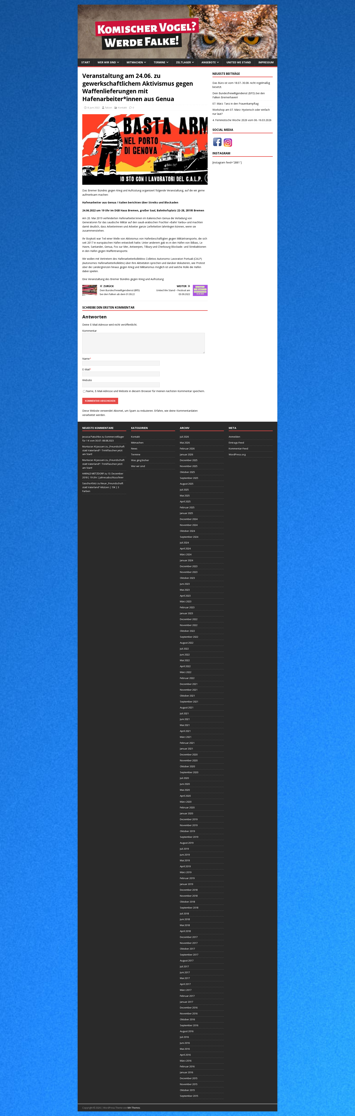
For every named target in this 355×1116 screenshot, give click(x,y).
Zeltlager (183, 62)
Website (87, 380)
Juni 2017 (185, 972)
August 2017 (186, 960)
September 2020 (189, 772)
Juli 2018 (184, 913)
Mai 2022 (185, 660)
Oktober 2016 (187, 1019)
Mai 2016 (185, 1048)
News (134, 448)
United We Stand (238, 62)
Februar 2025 (187, 507)
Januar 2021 (186, 748)
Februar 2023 (187, 607)
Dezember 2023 (188, 566)
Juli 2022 (184, 648)
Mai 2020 (185, 790)
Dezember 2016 (188, 1007)
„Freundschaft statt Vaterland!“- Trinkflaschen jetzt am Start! (103, 450)
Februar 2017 (187, 996)
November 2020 (188, 760)
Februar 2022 (187, 678)
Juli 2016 (184, 1037)
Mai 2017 (185, 978)
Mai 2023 (185, 589)
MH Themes (134, 1107)
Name (86, 358)
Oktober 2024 (187, 531)
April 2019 (185, 866)
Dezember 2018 (188, 889)
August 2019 (186, 842)
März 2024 (185, 554)
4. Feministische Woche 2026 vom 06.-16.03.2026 (241, 120)
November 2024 (188, 525)
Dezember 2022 (188, 619)
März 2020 (185, 801)
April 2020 (185, 795)
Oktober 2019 (187, 831)
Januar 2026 (186, 454)
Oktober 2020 (187, 766)
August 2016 (186, 1031)
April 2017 (185, 984)
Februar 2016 (187, 1066)
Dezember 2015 (188, 1078)
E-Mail (86, 369)
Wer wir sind (107, 62)
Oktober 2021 (187, 695)
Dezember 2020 (188, 754)
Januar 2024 (186, 560)
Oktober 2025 (187, 472)
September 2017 (189, 954)
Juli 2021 (184, 713)
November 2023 (188, 572)
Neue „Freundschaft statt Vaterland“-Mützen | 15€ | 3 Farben (102, 487)
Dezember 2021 (188, 684)
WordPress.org (237, 454)
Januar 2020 (186, 813)
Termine (159, 62)
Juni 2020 (185, 784)
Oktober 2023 (187, 578)
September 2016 (189, 1025)
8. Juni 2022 (93, 107)
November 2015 (188, 1084)
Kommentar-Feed (238, 448)
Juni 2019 (185, 854)
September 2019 (189, 837)
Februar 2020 (187, 807)
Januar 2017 (186, 1001)
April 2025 (185, 501)
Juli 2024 (184, 542)
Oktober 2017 (187, 948)
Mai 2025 (185, 495)
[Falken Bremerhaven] (177, 56)
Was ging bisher (140, 460)
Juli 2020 (184, 778)
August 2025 (186, 483)
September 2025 (189, 478)
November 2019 (188, 825)
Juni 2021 (185, 719)
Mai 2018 (185, 925)
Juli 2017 (184, 966)
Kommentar (89, 330)
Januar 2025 (186, 513)
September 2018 (189, 907)
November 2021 (188, 689)
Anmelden (234, 436)
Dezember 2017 (188, 937)
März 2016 (185, 1060)
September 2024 (189, 536)
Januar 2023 (186, 613)
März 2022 (185, 672)
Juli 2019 (184, 848)
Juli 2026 (184, 436)
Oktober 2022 (187, 631)
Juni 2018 (185, 919)
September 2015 (189, 1095)
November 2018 (188, 895)
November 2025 (188, 466)
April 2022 (185, 666)
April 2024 (185, 548)
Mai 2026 (185, 442)
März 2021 (185, 737)
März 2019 (185, 872)
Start (85, 62)
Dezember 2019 (188, 819)
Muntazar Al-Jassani (93, 446)
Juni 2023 (185, 583)
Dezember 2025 (188, 460)
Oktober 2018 (187, 901)
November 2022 (188, 625)
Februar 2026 (187, 448)
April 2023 (185, 595)
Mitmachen (135, 62)
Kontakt (122, 107)
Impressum (266, 62)
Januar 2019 (186, 884)
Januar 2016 (186, 1072)
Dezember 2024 (188, 519)
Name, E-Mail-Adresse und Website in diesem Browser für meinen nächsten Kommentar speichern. (145, 391)
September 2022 (189, 636)
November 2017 (188, 943)
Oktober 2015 (187, 1090)
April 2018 (185, 931)
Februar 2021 (187, 742)
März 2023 (185, 601)
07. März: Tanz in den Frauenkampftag (235, 103)
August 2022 (186, 642)
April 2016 (185, 1054)
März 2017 (185, 990)
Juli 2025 (184, 489)
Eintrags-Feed (236, 442)
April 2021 (185, 731)
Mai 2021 (185, 725)
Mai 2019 (185, 860)
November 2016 (188, 1013)
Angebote (209, 62)
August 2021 (186, 707)
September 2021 (189, 701)
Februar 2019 (187, 878)
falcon (108, 107)
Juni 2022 (185, 654)
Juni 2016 (185, 1043)
